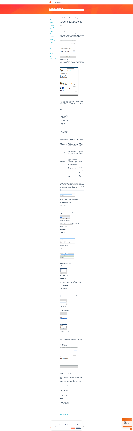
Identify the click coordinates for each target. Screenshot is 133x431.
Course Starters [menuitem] (51, 53)
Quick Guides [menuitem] (52, 36)
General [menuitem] (51, 56)
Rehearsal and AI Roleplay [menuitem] (52, 28)
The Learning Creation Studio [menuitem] (52, 33)
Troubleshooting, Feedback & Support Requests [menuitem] (52, 40)
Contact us (81, 2)
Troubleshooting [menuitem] (52, 42)
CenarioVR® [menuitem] (51, 19)
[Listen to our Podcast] (81, 426)
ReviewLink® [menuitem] (51, 31)
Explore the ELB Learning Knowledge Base (56, 8)
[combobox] (66, 10)
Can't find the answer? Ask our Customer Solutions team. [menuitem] (53, 58)
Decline (78, 428)
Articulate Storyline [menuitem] (52, 49)
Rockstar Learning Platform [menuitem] (52, 25)
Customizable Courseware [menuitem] (51, 51)
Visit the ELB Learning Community (57, 2)
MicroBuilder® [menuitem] (51, 22)
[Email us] (83, 426)
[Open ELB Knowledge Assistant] (131, 429)
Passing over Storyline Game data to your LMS (65, 419)
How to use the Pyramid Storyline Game (64, 414)
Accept (73, 428)
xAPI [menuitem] (50, 45)
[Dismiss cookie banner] (80, 421)
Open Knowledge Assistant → (127, 426)
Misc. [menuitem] (50, 48)
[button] (56, 18)
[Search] (83, 10)
